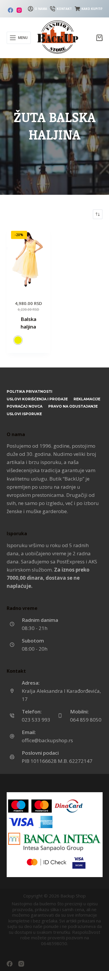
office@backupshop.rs (47, 740)
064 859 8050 (85, 719)
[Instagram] (19, 10)
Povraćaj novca (24, 406)
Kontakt (64, 9)
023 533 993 (36, 719)
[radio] (18, 340)
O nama (41, 9)
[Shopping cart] (99, 38)
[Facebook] (10, 10)
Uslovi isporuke (24, 414)
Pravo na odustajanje (73, 406)
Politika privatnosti (29, 391)
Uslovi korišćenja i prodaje (37, 399)
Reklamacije (87, 399)
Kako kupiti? (92, 9)
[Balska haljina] (28, 259)
